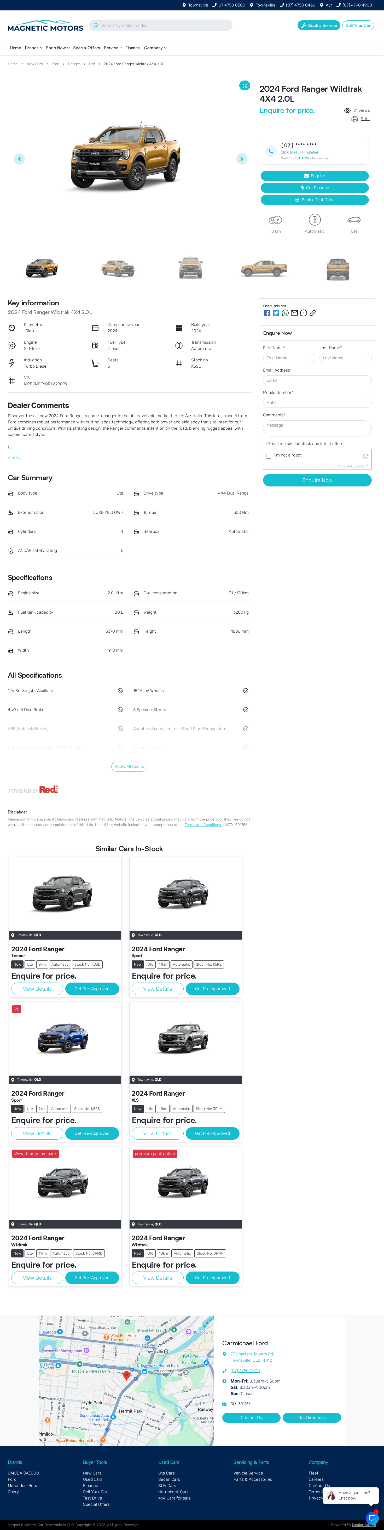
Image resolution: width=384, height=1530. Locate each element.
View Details (37, 989)
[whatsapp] (285, 313)
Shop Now (56, 47)
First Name (274, 347)
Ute (92, 64)
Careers (316, 1479)
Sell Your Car (95, 1491)
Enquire (318, 175)
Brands (32, 47)
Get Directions (312, 1417)
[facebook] (267, 313)
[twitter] (276, 313)
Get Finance (317, 187)
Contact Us (251, 1417)
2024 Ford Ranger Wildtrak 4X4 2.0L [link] (134, 64)
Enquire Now (317, 480)
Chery (13, 1491)
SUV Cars (167, 1485)
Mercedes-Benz (23, 1485)
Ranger (74, 64)
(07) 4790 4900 (357, 5)
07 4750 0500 (232, 5)
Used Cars (92, 1479)
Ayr (329, 5)
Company (153, 47)
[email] (294, 313)
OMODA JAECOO (23, 1473)
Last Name (330, 347)
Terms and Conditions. (203, 825)
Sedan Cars (169, 1479)
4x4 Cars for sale (174, 1498)
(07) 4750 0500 (245, 1370)
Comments (274, 414)
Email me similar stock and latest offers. (306, 443)
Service (111, 47)
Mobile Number (278, 392)
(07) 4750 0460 (300, 5)
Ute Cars (166, 1473)
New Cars (35, 64)
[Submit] (95, 25)
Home (15, 47)
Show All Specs (129, 766)
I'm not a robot (288, 455)
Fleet (313, 1473)
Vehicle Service (248, 1473)
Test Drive (92, 1498)
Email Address (277, 370)
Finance (133, 47)
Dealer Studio (364, 1525)
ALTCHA (363, 466)
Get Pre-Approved (92, 988)
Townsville (198, 5)
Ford (55, 64)
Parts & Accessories (253, 1479)
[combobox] (160, 25)
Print (365, 118)
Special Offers (86, 47)
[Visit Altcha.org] (366, 456)
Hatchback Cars (173, 1491)
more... (14, 457)
